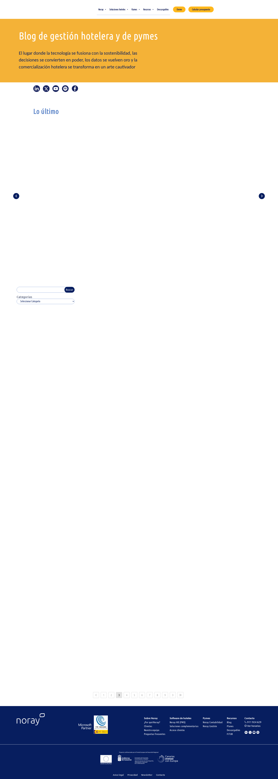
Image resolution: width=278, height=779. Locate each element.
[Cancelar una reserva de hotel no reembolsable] (170, 329)
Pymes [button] (134, 9)
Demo (179, 9)
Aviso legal (118, 775)
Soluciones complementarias (184, 726)
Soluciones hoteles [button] (117, 9)
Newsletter (146, 775)
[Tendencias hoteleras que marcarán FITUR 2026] (108, 619)
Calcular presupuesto (201, 9)
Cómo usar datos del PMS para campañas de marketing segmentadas (167, 549)
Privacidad (133, 775)
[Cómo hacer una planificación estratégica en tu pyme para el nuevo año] (170, 619)
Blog (229, 722)
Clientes (148, 726)
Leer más (56, 250)
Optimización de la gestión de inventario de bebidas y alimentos (43, 649)
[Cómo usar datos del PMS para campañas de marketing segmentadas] (170, 519)
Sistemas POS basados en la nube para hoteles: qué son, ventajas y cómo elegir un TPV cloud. (45, 454)
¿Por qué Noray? (152, 722)
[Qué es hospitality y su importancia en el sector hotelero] (108, 424)
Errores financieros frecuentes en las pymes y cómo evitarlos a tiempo (241, 162)
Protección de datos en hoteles (229, 354)
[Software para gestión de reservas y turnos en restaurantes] (231, 619)
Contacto (160, 775)
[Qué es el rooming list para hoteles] (170, 424)
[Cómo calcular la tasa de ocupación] (46, 329)
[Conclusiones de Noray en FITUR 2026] (108, 519)
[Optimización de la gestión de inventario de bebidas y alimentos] (46, 619)
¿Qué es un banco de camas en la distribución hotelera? (206, 168)
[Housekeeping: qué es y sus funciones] (231, 424)
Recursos (147, 9)
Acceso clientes (177, 730)
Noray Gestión (210, 726)
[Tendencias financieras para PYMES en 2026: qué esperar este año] (46, 519)
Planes (230, 726)
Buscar (69, 289)
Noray (100, 9)
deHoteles (54, 395)
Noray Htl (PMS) (178, 722)
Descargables (163, 9)
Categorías (24, 297)
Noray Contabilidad (213, 722)
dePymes (53, 590)
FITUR (230, 734)
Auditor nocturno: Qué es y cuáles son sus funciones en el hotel (97, 160)
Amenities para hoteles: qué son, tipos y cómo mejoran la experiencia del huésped (107, 359)
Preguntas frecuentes (154, 734)
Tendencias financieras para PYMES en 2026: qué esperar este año (45, 549)
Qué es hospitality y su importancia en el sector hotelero (101, 454)
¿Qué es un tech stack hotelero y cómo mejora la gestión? (167, 166)
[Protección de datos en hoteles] (231, 329)
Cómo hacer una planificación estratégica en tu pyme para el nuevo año (167, 649)
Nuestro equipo (151, 730)
